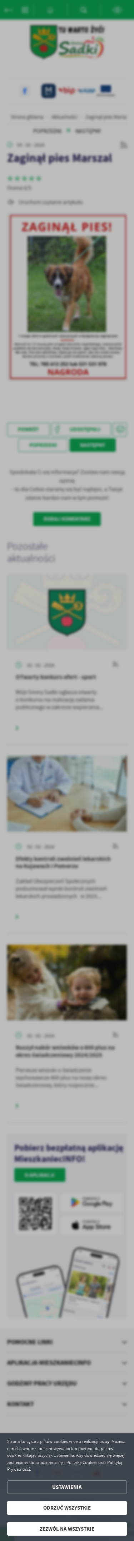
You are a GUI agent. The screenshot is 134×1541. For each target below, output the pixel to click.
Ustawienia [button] (67, 1487)
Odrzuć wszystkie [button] (67, 1507)
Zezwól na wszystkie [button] (67, 1528)
